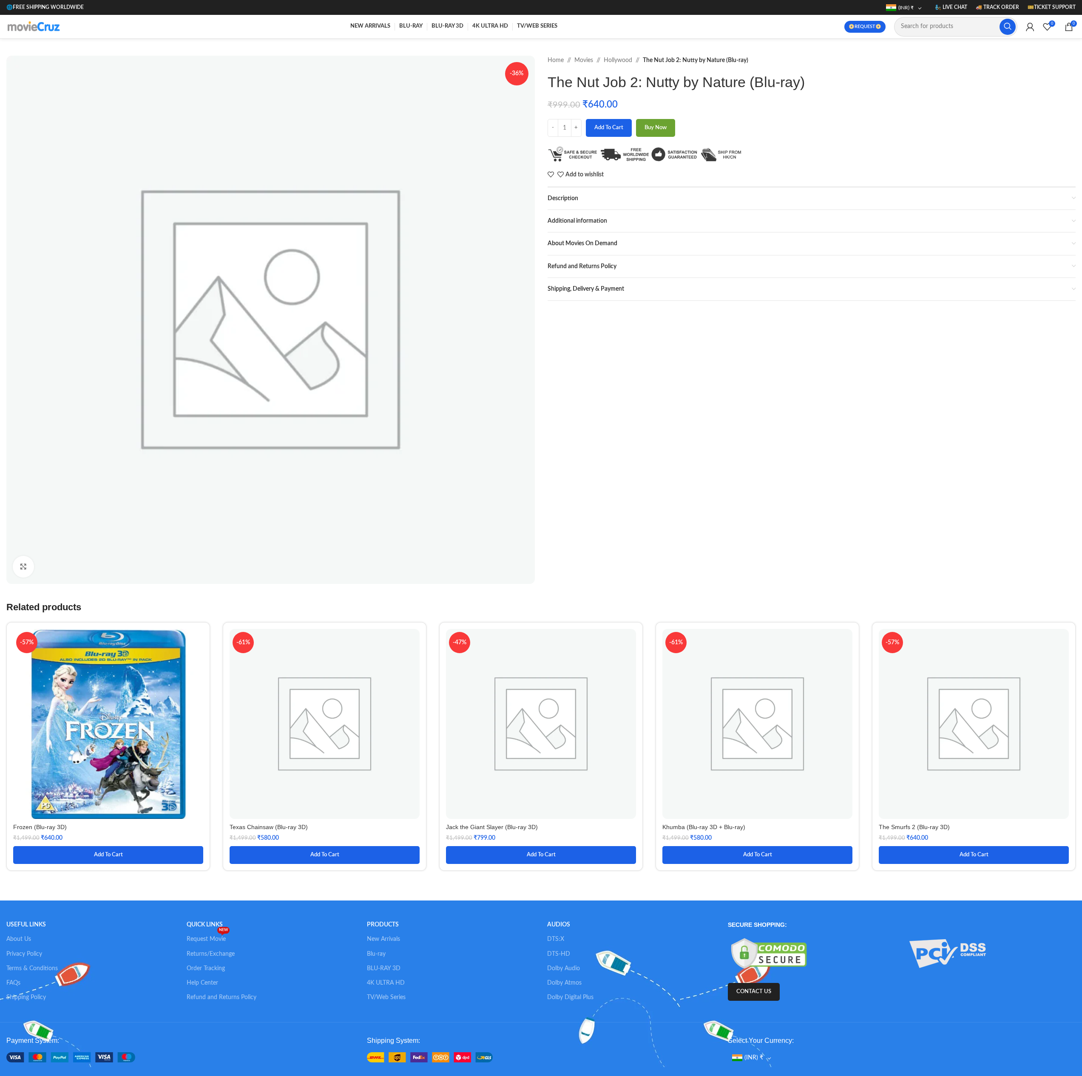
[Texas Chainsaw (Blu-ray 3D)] (325, 724)
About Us (18, 939)
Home (556, 60)
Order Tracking (206, 968)
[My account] (1030, 26)
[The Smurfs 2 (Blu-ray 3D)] (974, 724)
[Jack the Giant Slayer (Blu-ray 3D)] (541, 724)
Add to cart (608, 127)
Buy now (656, 127)
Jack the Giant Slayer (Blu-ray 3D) (492, 827)
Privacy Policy (24, 954)
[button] (108, 855)
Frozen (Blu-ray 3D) (40, 827)
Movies (583, 60)
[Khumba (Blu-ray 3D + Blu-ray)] (757, 724)
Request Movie (207, 937)
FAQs (13, 983)
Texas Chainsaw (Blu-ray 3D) (269, 827)
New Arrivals (383, 939)
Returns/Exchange (211, 954)
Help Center (202, 983)
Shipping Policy (26, 997)
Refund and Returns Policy (221, 997)
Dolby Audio (563, 968)
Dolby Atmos (564, 983)
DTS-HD (558, 954)
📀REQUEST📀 (865, 26)
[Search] (1008, 27)
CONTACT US (753, 991)
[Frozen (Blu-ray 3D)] (108, 724)
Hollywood (618, 60)
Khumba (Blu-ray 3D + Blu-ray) (703, 827)
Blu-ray (376, 954)
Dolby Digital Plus (570, 997)
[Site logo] (34, 26)
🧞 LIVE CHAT (951, 7)
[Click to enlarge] (23, 566)
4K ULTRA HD (386, 983)
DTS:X (555, 939)
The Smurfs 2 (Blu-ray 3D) (914, 827)
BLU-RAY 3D (383, 968)
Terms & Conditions (32, 968)
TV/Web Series (386, 997)
